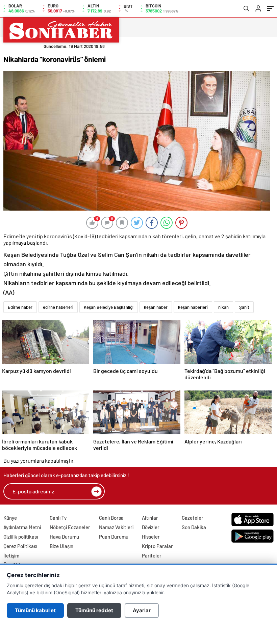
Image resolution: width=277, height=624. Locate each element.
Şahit (244, 307)
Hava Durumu (64, 537)
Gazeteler (192, 518)
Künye (10, 518)
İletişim (11, 555)
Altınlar (150, 518)
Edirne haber (20, 307)
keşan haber (156, 307)
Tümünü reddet (94, 610)
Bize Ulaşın (61, 546)
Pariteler (151, 555)
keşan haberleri (193, 307)
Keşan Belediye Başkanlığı (108, 307)
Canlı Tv (58, 518)
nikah (223, 307)
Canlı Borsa (111, 518)
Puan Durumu (113, 537)
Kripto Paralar (157, 546)
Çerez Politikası (20, 546)
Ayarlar (142, 610)
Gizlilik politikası (20, 537)
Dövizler (150, 527)
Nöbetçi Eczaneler (70, 527)
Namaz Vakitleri (116, 527)
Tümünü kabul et (35, 610)
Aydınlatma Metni (22, 527)
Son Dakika (194, 527)
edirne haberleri (58, 307)
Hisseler (151, 537)
